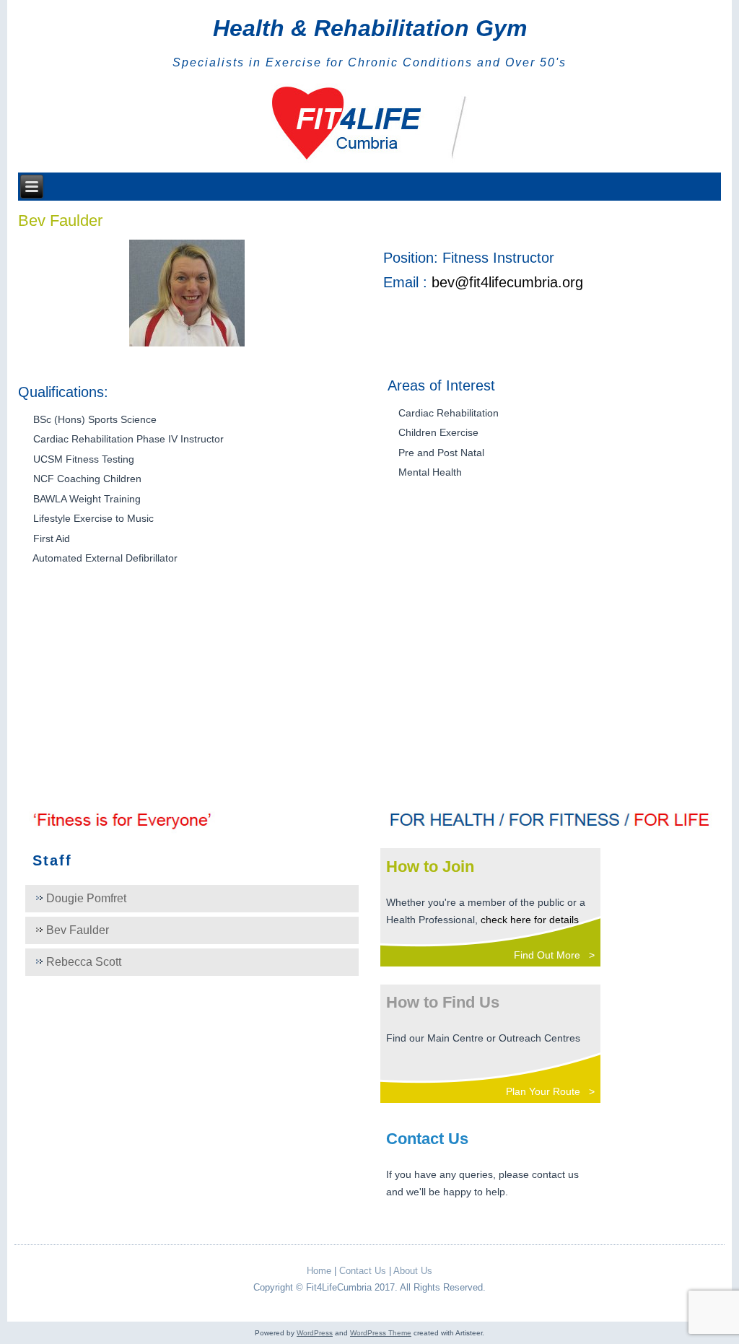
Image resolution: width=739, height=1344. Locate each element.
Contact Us (362, 1270)
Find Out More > (554, 955)
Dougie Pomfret (86, 898)
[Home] (370, 124)
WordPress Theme (380, 1333)
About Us (412, 1270)
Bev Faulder (77, 930)
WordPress (315, 1333)
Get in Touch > (558, 1227)
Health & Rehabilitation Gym (370, 28)
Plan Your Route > (550, 1091)
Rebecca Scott (83, 962)
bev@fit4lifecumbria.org (507, 282)
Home (319, 1270)
